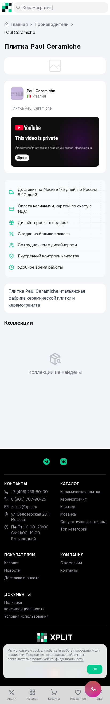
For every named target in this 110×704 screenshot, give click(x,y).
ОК (94, 669)
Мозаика (68, 514)
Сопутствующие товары (82, 521)
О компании (71, 562)
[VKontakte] (63, 461)
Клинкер (67, 506)
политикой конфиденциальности (58, 659)
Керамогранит (73, 499)
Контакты (69, 570)
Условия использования (26, 616)
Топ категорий (73, 529)
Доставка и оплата (22, 577)
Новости (12, 570)
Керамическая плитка (80, 491)
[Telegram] (46, 461)
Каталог (11, 562)
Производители (52, 24)
